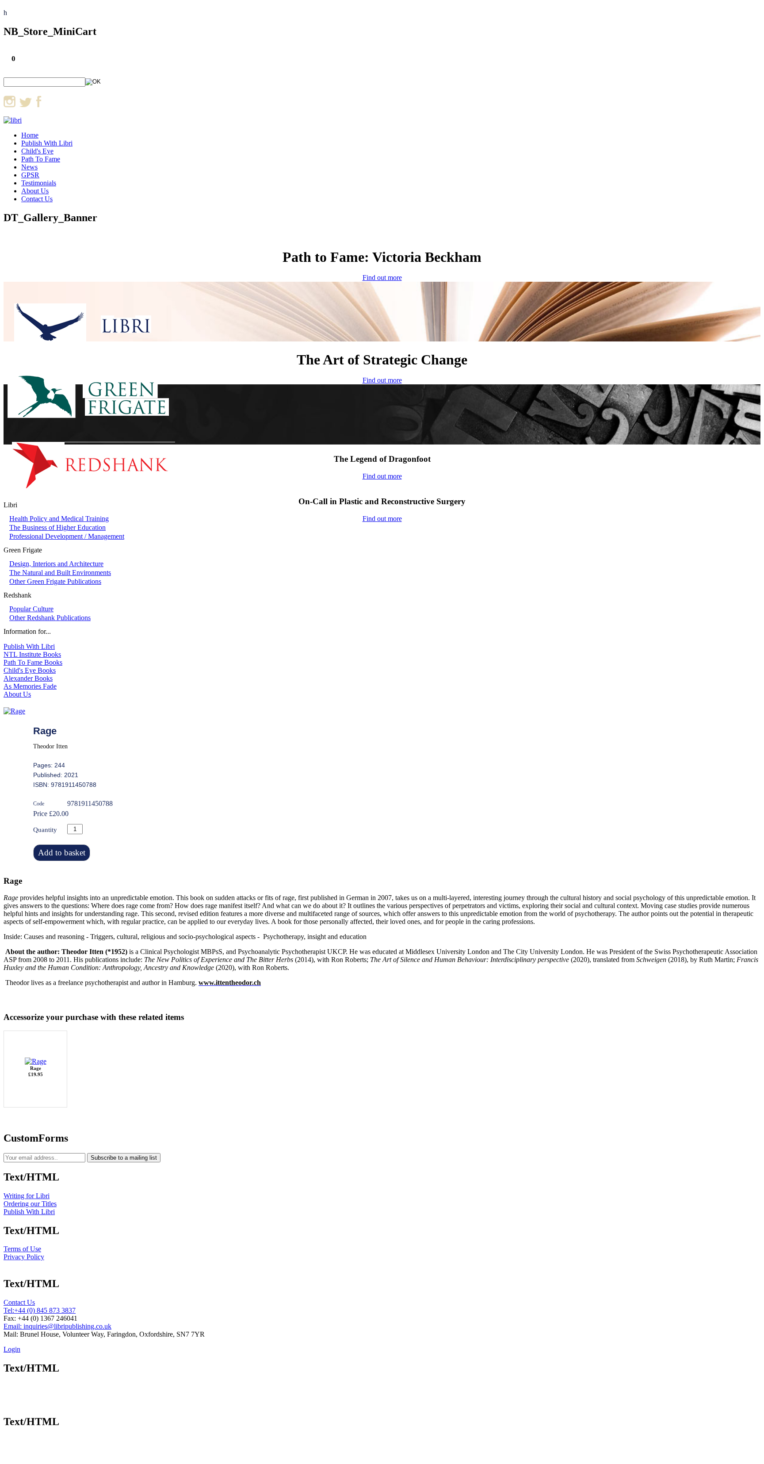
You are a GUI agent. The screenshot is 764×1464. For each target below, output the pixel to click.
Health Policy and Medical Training (59, 518)
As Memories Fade (30, 686)
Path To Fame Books (33, 662)
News (29, 167)
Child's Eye (37, 151)
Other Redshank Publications (50, 617)
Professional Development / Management (66, 536)
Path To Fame (40, 159)
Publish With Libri (47, 143)
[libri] (13, 120)
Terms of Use (22, 1249)
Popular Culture (31, 609)
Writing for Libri (27, 1196)
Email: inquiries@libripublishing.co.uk (57, 1326)
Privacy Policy (24, 1257)
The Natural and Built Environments (60, 572)
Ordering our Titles (30, 1203)
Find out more (382, 277)
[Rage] (14, 711)
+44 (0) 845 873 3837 (45, 1310)
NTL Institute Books (32, 654)
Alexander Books (28, 678)
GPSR (30, 175)
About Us (35, 191)
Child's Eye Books (30, 670)
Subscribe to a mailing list (124, 1157)
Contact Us (37, 199)
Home (29, 135)
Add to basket (61, 852)
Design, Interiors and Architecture (56, 563)
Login (12, 1349)
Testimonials (38, 183)
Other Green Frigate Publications (55, 581)
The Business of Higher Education (57, 527)
